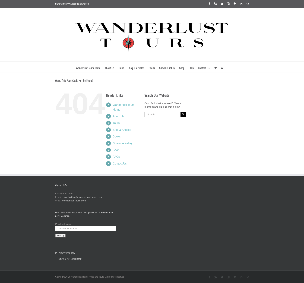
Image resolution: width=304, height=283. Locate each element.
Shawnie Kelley (122, 143)
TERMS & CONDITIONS (68, 259)
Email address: (63, 224)
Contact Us (120, 163)
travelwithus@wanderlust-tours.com (72, 4)
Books (117, 136)
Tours (116, 122)
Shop (116, 150)
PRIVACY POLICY (65, 253)
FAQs (116, 156)
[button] (222, 67)
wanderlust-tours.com (74, 200)
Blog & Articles (122, 129)
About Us (118, 116)
